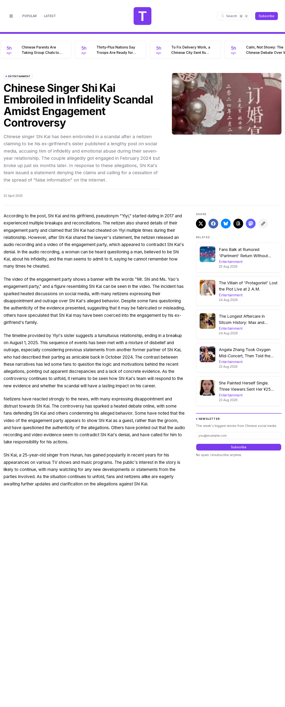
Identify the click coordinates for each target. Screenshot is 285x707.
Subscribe (266, 16)
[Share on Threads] (238, 223)
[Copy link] (263, 223)
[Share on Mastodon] (251, 223)
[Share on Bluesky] (226, 223)
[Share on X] (201, 223)
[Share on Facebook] (213, 223)
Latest (50, 16)
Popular (29, 16)
